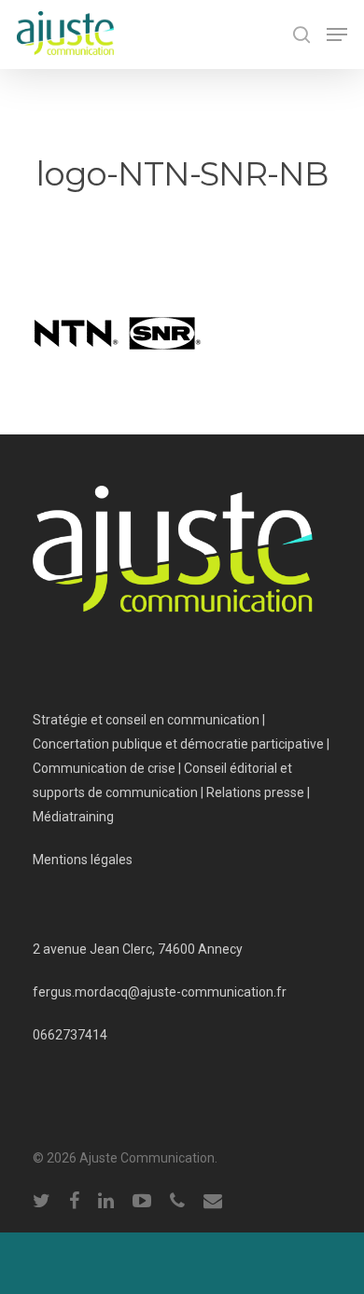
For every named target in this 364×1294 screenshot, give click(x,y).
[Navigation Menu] (337, 34)
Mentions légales (83, 859)
